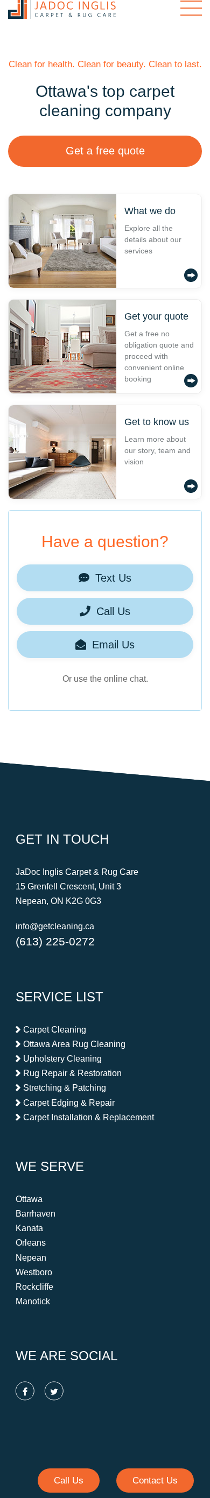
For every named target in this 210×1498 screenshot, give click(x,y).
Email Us (112, 645)
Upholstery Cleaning (62, 1058)
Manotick (33, 1301)
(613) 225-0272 (55, 941)
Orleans (31, 1243)
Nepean (31, 1257)
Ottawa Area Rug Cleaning (74, 1044)
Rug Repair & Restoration (72, 1073)
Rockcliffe (34, 1286)
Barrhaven (35, 1213)
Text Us (111, 578)
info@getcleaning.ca (55, 926)
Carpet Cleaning (54, 1029)
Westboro (34, 1272)
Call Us (111, 611)
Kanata (29, 1228)
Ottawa (29, 1199)
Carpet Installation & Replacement (88, 1117)
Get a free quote (105, 151)
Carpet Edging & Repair (69, 1102)
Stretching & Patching (64, 1088)
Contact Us (155, 1480)
